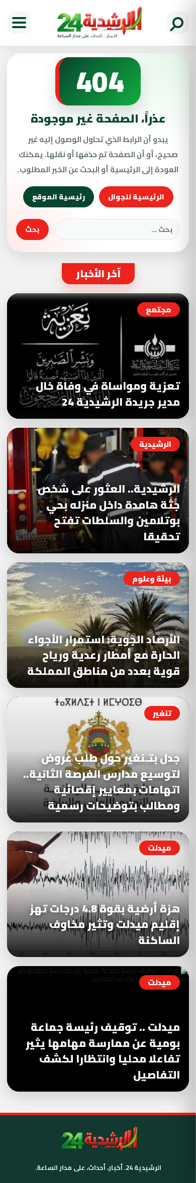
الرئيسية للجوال (136, 196)
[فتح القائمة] (19, 23)
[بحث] (178, 23)
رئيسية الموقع (58, 196)
